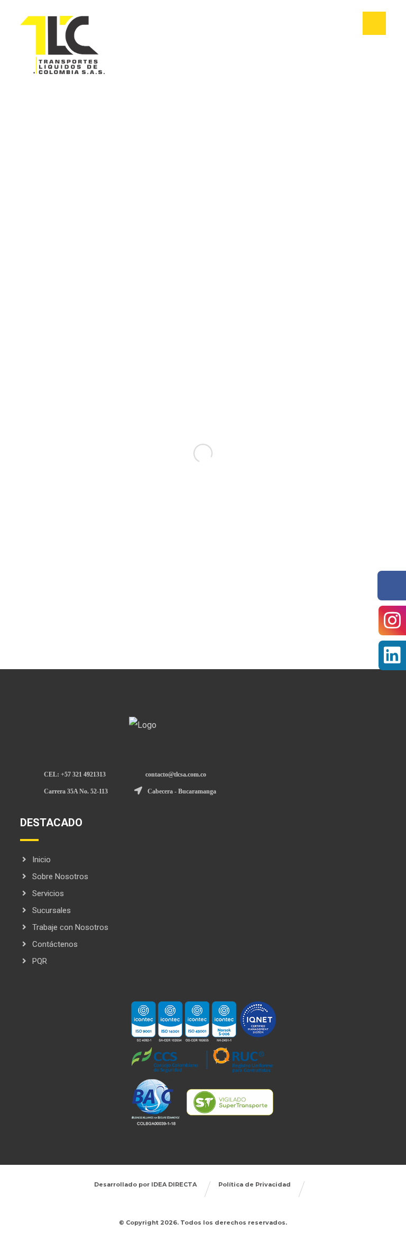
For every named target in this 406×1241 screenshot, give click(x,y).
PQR (39, 961)
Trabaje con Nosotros (70, 927)
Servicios (48, 893)
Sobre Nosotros (60, 876)
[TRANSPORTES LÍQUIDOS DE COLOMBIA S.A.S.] (62, 45)
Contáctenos (55, 944)
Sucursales (51, 910)
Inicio (41, 859)
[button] (374, 23)
